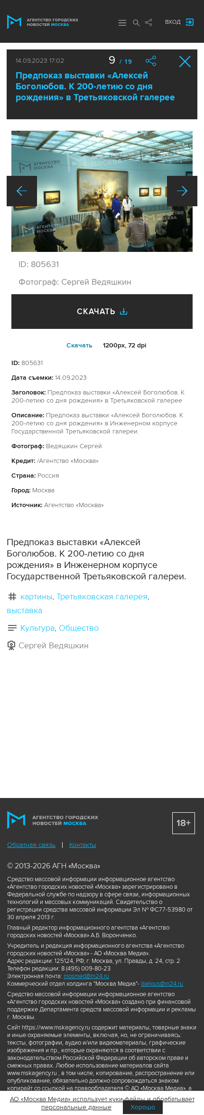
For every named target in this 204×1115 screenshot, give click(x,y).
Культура (37, 628)
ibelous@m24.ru (162, 984)
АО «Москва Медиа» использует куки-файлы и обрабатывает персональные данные (102, 1103)
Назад (22, 191)
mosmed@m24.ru (86, 976)
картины (36, 596)
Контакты (82, 845)
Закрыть (185, 61)
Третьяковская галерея (102, 596)
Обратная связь (31, 845)
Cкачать (79, 345)
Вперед (182, 191)
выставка (24, 610)
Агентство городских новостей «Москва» (42, 22)
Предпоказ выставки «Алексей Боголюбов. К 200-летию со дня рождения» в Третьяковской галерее (95, 86)
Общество (79, 628)
